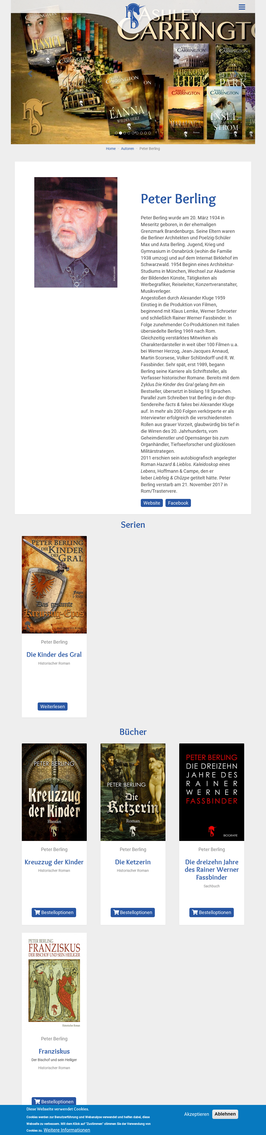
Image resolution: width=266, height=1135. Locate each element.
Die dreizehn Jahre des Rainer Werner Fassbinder (212, 869)
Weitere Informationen (67, 1130)
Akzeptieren (196, 1114)
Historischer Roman (54, 663)
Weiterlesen (54, 707)
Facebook (178, 503)
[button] (29, 72)
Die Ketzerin (133, 862)
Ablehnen (225, 1114)
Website (151, 503)
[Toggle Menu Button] (242, 7)
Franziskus (54, 1051)
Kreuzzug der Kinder (54, 862)
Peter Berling (54, 642)
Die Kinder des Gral (54, 654)
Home (111, 149)
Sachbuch (212, 886)
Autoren (127, 149)
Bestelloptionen (57, 912)
